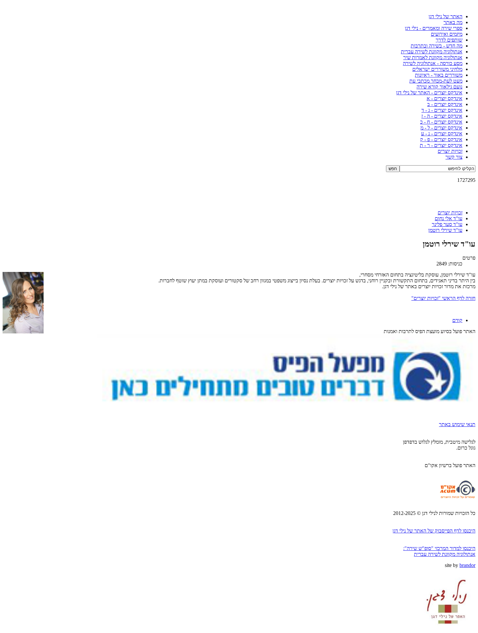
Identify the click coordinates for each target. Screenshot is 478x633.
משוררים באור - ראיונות (438, 75)
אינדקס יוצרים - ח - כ (441, 122)
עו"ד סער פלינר (447, 224)
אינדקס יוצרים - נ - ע (441, 133)
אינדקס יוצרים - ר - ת (441, 145)
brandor (467, 565)
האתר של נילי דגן (445, 16)
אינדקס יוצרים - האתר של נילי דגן (429, 92)
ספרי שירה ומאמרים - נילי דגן (433, 28)
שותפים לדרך (449, 40)
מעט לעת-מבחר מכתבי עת (435, 81)
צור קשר (453, 157)
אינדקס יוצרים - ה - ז (441, 116)
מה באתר (453, 22)
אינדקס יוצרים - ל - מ (441, 127)
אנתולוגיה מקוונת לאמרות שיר (432, 57)
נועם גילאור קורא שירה (439, 86)
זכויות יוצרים (450, 151)
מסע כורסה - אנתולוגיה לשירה (432, 63)
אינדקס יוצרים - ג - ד (441, 110)
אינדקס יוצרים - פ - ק (441, 139)
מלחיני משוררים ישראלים (437, 69)
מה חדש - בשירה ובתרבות (436, 45)
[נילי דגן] (446, 628)
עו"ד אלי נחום (448, 218)
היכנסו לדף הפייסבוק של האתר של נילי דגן (433, 530)
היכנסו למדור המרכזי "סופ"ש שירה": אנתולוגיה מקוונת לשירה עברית (439, 551)
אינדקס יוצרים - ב (444, 104)
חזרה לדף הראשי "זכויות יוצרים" (443, 298)
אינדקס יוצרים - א (444, 98)
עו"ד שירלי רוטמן (445, 230)
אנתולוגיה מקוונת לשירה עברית (431, 51)
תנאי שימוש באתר (457, 424)
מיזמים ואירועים (446, 34)
